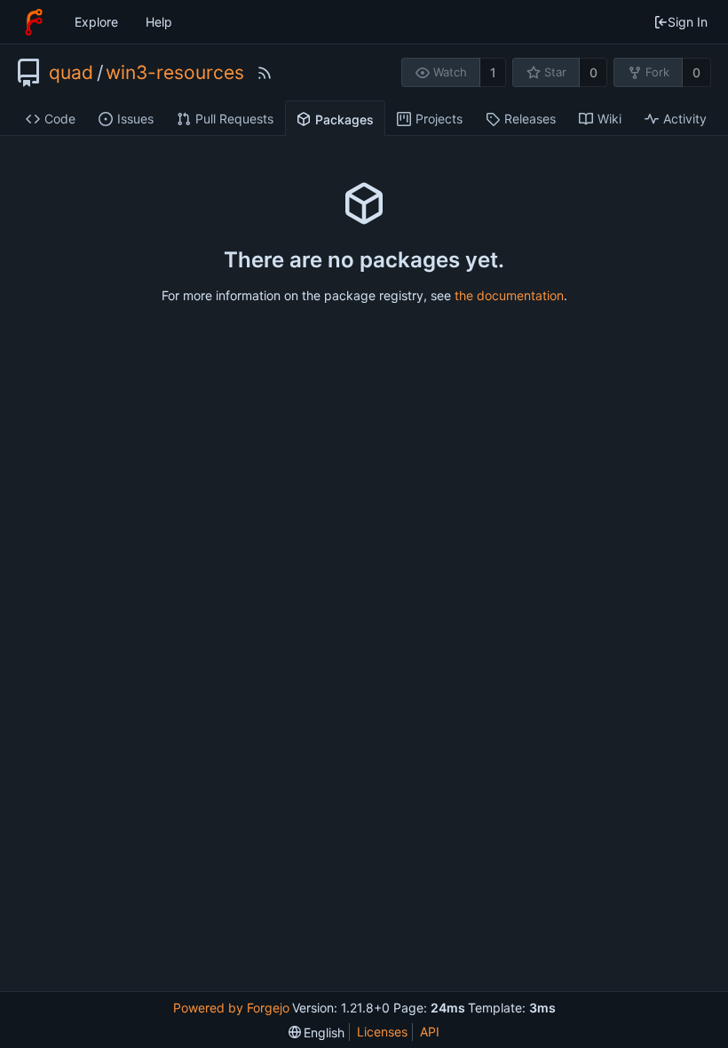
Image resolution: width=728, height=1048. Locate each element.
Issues (135, 118)
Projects (439, 118)
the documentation (509, 295)
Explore (96, 21)
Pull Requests (234, 118)
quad (71, 73)
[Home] (34, 22)
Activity (685, 118)
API (429, 1031)
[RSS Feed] (265, 73)
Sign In (688, 21)
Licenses (382, 1031)
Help (159, 21)
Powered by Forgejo (231, 1007)
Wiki (609, 118)
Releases (530, 118)
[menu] (317, 1032)
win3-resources (175, 73)
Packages (344, 119)
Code (59, 118)
